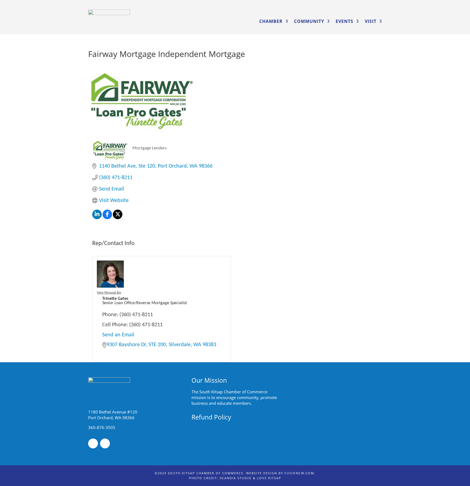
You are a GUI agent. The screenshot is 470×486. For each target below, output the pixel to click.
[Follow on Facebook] (93, 443)
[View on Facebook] (107, 218)
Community (309, 21)
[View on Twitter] (117, 218)
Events (344, 21)
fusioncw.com (299, 473)
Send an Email (118, 335)
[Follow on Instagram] (105, 443)
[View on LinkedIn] (97, 218)
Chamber (271, 21)
